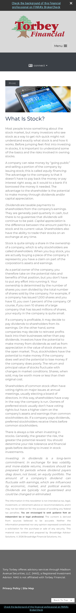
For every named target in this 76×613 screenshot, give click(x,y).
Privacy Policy (11, 588)
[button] (60, 46)
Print (12, 83)
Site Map (28, 588)
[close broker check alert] (71, 3)
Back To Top (61, 600)
